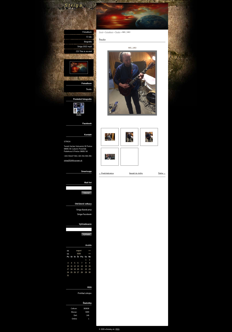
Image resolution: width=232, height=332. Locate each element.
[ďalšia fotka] (161, 83)
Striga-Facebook (84, 214)
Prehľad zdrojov (85, 293)
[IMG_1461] (129, 137)
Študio (117, 32)
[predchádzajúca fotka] (103, 83)
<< (68, 251)
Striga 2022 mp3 (84, 46)
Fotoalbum (109, 32)
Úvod (101, 32)
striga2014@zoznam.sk (73, 161)
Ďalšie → (161, 173)
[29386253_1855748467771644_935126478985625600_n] (110, 156)
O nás (89, 37)
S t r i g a (73, 5)
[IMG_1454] (110, 137)
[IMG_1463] (149, 137)
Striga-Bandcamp (84, 210)
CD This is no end (84, 51)
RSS (117, 329)
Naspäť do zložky (136, 173)
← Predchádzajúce (106, 173)
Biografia (88, 42)
